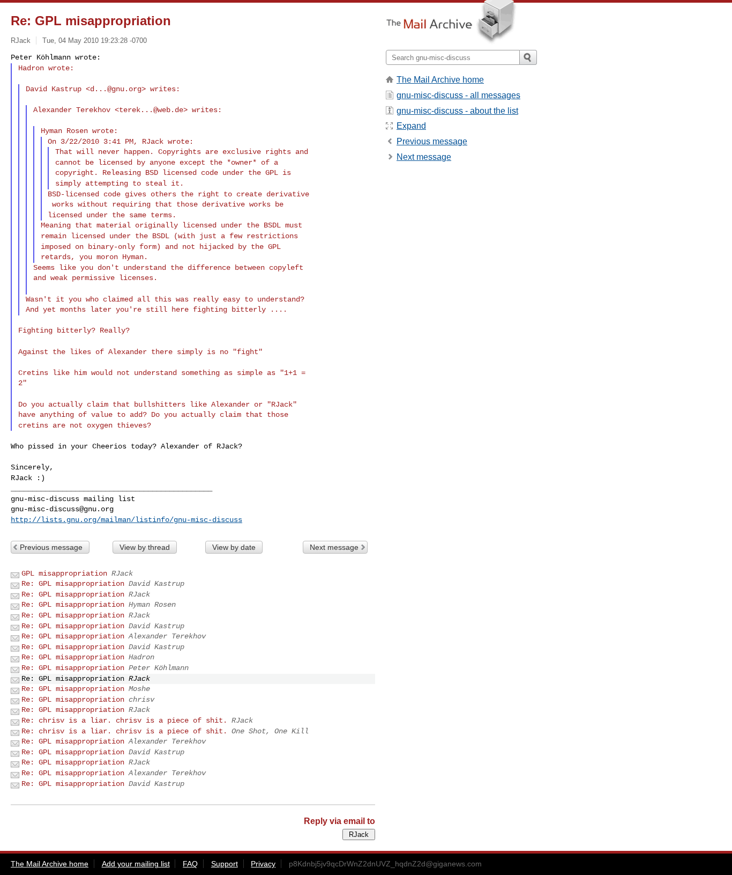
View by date (234, 547)
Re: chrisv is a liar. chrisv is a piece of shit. (124, 720)
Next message (334, 547)
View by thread (144, 547)
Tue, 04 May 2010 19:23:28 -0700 (94, 40)
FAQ (190, 863)
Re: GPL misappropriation (72, 583)
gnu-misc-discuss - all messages (458, 95)
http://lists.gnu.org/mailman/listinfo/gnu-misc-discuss (126, 520)
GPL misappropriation (64, 573)
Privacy (263, 863)
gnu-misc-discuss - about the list (457, 110)
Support (224, 863)
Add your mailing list (136, 863)
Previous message (51, 547)
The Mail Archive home (440, 79)
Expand (411, 125)
